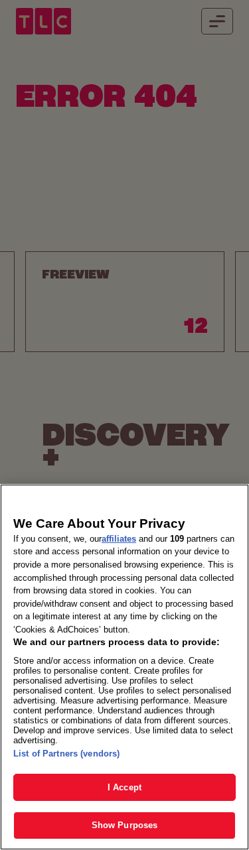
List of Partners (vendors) (66, 754)
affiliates (119, 539)
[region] (124, 667)
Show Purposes (125, 825)
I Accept (124, 787)
